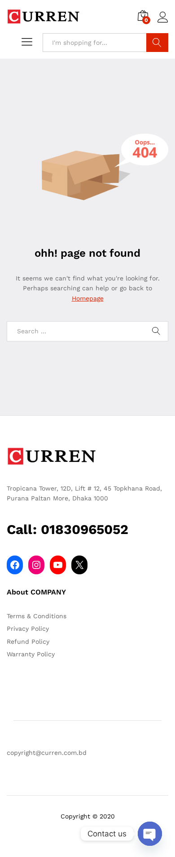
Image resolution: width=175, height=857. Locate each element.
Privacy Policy (28, 628)
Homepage (88, 298)
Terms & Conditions (36, 616)
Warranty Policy (31, 654)
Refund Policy (28, 641)
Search (157, 42)
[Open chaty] (150, 834)
